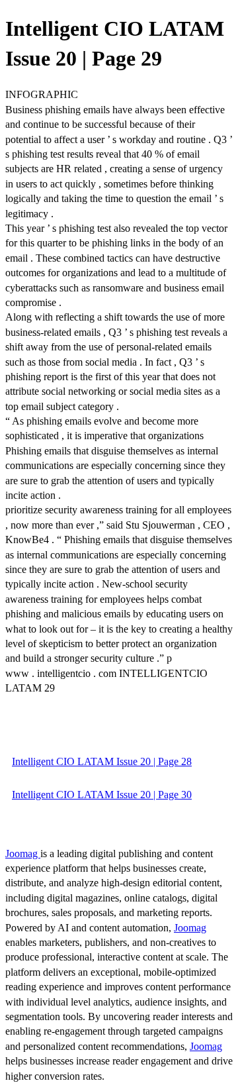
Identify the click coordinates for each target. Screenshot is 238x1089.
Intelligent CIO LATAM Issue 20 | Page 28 (102, 761)
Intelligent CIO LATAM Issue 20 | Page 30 (102, 794)
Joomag (22, 853)
